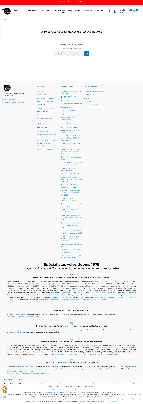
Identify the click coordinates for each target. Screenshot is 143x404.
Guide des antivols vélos (88, 354)
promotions (131, 367)
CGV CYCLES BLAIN (68, 110)
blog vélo (58, 367)
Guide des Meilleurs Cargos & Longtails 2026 (71, 205)
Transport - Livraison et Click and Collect (71, 92)
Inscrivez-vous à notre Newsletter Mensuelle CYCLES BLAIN (28, 373)
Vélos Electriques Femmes (33, 295)
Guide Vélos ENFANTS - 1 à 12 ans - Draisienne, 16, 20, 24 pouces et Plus (71, 138)
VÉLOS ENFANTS (43, 105)
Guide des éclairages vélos (107, 354)
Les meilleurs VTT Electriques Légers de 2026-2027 (71, 164)
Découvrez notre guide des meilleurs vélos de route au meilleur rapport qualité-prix (76, 299)
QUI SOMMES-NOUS (68, 97)
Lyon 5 (50, 392)
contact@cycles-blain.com (14, 103)
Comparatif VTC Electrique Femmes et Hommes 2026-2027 (71, 151)
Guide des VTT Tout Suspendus (102, 293)
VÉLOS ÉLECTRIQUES (45, 101)
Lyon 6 (55, 392)
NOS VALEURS (66, 100)
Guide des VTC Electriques (60, 293)
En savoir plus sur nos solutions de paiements (23, 316)
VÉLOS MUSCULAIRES (45, 108)
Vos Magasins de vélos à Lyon (71, 104)
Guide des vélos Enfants (80, 293)
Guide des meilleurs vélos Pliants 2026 (70, 211)
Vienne (116, 392)
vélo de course (67, 297)
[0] (121, 11)
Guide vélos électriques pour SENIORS (71, 158)
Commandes (89, 95)
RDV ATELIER (31, 10)
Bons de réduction (91, 105)
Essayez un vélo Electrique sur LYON (47, 136)
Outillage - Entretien (44, 118)
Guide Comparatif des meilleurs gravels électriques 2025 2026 (71, 179)
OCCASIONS (60, 10)
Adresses (87, 101)
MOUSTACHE (35, 284)
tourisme (30, 371)
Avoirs (86, 98)
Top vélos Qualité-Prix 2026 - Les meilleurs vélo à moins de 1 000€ (71, 193)
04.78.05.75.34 (9, 99)
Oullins (68, 392)
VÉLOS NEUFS (45, 10)
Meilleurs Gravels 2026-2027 (71, 174)
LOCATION (99, 10)
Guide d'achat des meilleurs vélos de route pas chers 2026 (71, 232)
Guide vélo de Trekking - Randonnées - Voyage (70, 186)
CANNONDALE (119, 281)
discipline (101, 295)
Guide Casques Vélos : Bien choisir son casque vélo (70, 145)
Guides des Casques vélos (69, 354)
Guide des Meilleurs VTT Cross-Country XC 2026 (69, 199)
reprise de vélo (70, 330)
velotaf (9, 371)
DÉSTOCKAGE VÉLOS (45, 98)
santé (15, 371)
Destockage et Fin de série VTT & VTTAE (70, 251)
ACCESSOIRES (74, 10)
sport (24, 371)
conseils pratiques (109, 369)
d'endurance (55, 297)
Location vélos (42, 131)
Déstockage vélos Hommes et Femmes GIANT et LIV (71, 256)
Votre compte (90, 87)
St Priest (82, 392)
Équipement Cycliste (45, 115)
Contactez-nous (66, 107)
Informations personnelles (94, 91)
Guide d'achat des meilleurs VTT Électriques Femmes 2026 (71, 225)
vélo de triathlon (111, 401)
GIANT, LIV (109, 281)
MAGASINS (19, 10)
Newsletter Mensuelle (45, 149)
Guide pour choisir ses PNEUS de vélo (69, 169)
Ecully (87, 392)
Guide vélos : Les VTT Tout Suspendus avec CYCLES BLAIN (70, 130)
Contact (56, 12)
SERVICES (87, 10)
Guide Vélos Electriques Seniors (56, 295)
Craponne (74, 392)
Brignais (62, 392)
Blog (63, 12)
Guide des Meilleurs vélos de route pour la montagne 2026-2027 (71, 238)
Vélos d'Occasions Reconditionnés (43, 145)
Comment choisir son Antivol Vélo (71, 245)
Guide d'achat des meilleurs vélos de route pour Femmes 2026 (71, 217)
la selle (81, 345)
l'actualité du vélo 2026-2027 (22, 367)
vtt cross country (130, 295)
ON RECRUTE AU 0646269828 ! (71, 2)
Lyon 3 (45, 392)
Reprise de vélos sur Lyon (46, 140)
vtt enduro (117, 295)
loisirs (19, 371)
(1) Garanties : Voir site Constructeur (68, 118)
